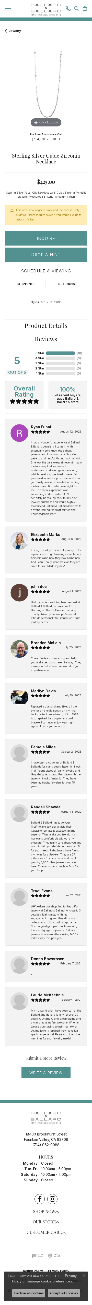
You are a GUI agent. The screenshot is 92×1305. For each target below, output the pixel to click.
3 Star (39, 363)
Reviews (46, 340)
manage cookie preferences (49, 1281)
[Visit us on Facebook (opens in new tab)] (39, 1199)
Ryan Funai (41, 427)
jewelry (15, 31)
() (79, 353)
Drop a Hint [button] (46, 254)
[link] (68, 9)
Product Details (46, 326)
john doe (39, 586)
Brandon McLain (46, 643)
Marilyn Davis (43, 691)
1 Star (40, 373)
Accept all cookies (63, 1293)
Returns (66, 284)
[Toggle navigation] (8, 8)
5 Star (40, 353)
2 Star (39, 368)
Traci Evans (41, 891)
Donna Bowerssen (47, 959)
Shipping (25, 284)
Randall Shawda (46, 807)
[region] (46, 87)
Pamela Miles (43, 747)
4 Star (39, 358)
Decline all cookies (29, 1293)
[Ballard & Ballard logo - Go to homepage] (46, 10)
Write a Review (46, 1073)
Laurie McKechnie (47, 995)
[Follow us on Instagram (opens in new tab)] (52, 1199)
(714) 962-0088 (46, 139)
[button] (76, 9)
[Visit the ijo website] (37, 1255)
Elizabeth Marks (45, 534)
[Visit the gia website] (54, 1255)
